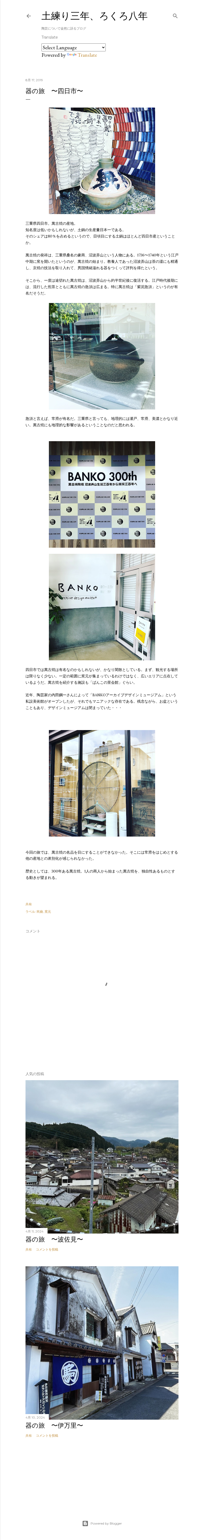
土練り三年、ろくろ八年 (94, 16)
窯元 (48, 912)
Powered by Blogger (106, 1523)
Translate (87, 54)
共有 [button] (29, 904)
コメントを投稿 (47, 1249)
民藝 (40, 912)
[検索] (175, 15)
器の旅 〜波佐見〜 (54, 1239)
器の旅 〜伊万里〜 (54, 1425)
